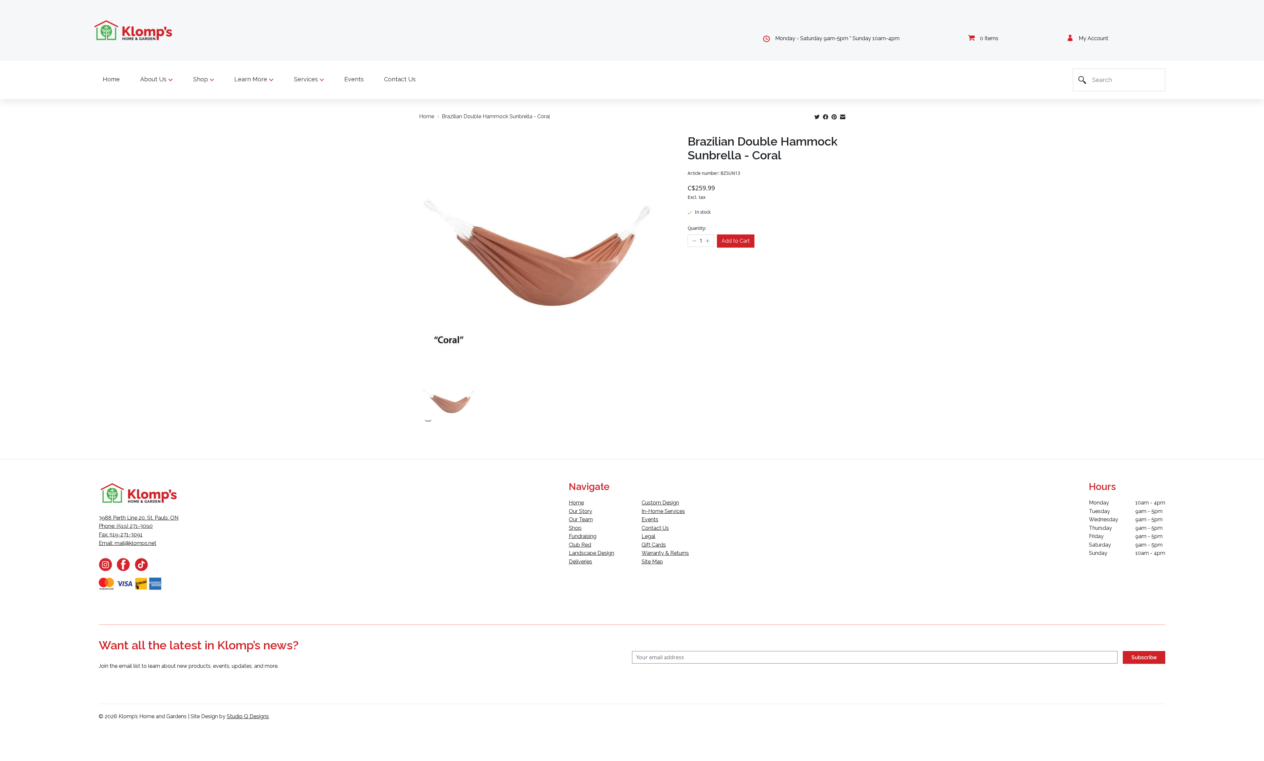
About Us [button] (154, 79)
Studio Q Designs (248, 716)
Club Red (580, 545)
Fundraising (582, 536)
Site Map (652, 561)
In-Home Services (663, 511)
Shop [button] (201, 79)
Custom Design (660, 503)
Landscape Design (591, 553)
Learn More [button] (251, 79)
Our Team (581, 519)
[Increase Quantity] (707, 241)
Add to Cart (736, 241)
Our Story (580, 511)
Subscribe (1144, 657)
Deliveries (580, 561)
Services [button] (307, 79)
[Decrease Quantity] (694, 241)
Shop (575, 528)
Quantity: (697, 228)
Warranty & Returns (665, 553)
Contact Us (400, 79)
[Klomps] (133, 30)
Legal (648, 536)
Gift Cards (654, 545)
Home (111, 79)
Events (354, 79)
